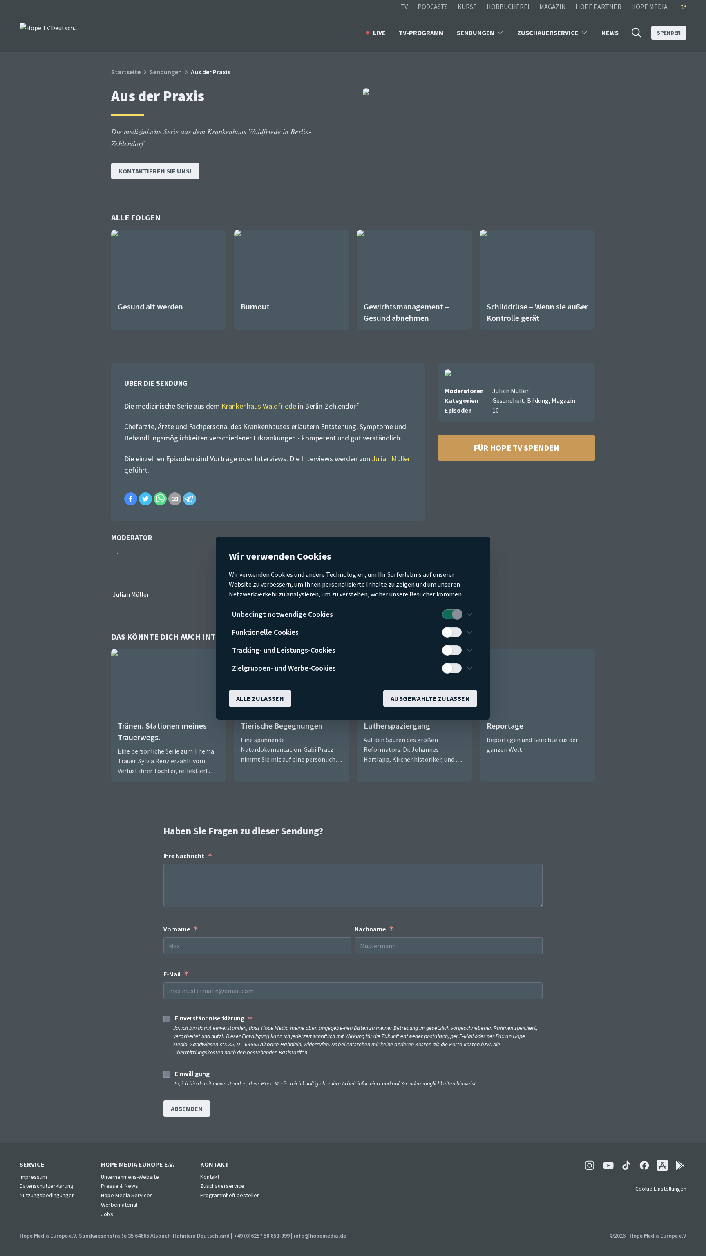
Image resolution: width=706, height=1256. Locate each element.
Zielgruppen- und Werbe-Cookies (284, 668)
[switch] (452, 614)
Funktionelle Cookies (265, 632)
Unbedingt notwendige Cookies (282, 614)
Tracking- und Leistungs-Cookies (283, 650)
